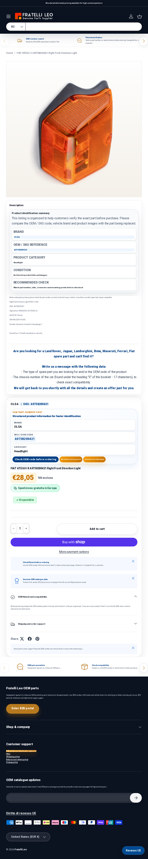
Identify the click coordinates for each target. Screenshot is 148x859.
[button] (139, 16)
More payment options (74, 552)
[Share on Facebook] (30, 639)
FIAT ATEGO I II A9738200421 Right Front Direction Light (47, 52)
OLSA (15, 404)
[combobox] (74, 27)
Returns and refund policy (17, 760)
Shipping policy (13, 757)
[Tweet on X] (22, 639)
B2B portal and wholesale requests (21, 751)
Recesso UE (133, 850)
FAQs (8, 754)
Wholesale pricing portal (71, 459)
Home (9, 52)
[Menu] (8, 16)
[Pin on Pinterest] (37, 639)
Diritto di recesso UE (21, 813)
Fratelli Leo (20, 849)
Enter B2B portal (23, 708)
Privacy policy (12, 762)
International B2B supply (94, 459)
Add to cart (97, 528)
